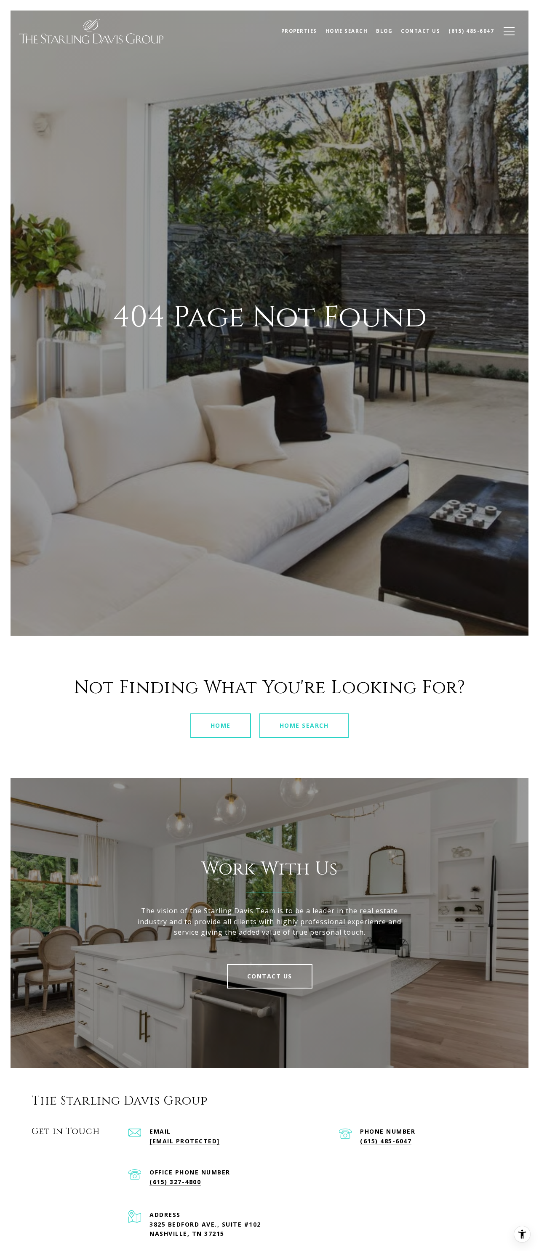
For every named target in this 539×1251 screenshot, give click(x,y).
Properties (299, 31)
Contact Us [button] (269, 976)
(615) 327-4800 (175, 1182)
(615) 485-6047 (385, 1141)
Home (221, 725)
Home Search (304, 725)
